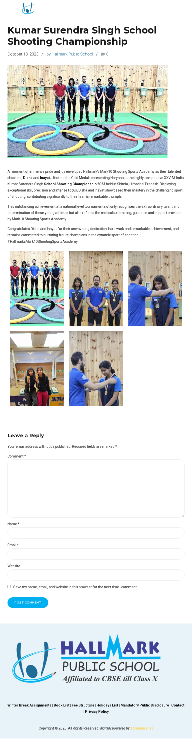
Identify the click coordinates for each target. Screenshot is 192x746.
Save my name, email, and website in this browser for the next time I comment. (75, 587)
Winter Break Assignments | (31, 705)
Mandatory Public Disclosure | (145, 705)
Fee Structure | (84, 705)
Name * (14, 524)
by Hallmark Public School (69, 54)
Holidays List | (108, 705)
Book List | (63, 705)
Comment (17, 456)
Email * (13, 545)
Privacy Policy (97, 712)
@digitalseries (142, 728)
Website (14, 566)
